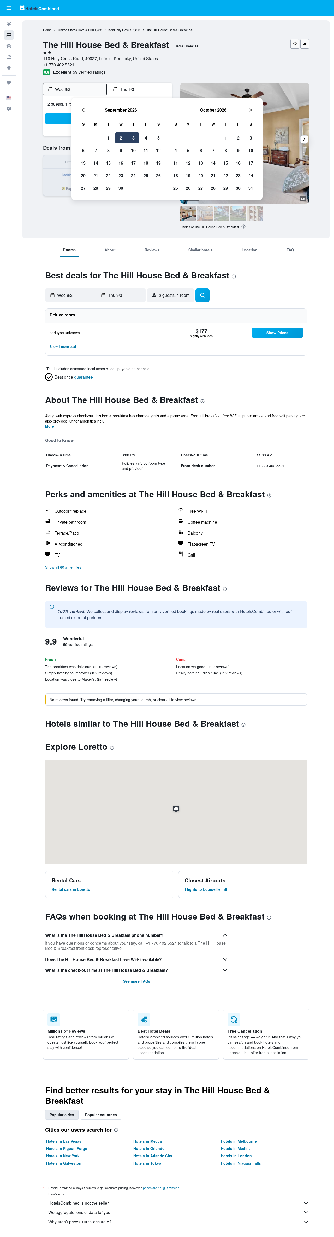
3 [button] (133, 138)
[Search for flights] (9, 24)
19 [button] (158, 163)
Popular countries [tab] (101, 1114)
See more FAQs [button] (136, 981)
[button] (9, 8)
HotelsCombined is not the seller (78, 1203)
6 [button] (83, 150)
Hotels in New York (63, 1155)
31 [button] (250, 188)
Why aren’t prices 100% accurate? (79, 1222)
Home (47, 29)
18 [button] (146, 163)
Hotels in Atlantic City (152, 1155)
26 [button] (158, 175)
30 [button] (120, 188)
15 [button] (108, 163)
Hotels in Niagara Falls (241, 1163)
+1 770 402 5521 (58, 65)
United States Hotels (72, 29)
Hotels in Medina (236, 1148)
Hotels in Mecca (147, 1141)
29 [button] (108, 188)
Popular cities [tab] (62, 1114)
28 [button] (95, 188)
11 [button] (146, 150)
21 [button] (95, 175)
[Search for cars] (9, 46)
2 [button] (121, 138)
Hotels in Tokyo (147, 1163)
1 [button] (108, 138)
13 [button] (83, 163)
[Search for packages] (9, 57)
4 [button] (146, 138)
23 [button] (120, 175)
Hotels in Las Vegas (63, 1141)
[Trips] (9, 83)
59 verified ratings (89, 72)
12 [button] (158, 150)
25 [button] (146, 175)
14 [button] (95, 163)
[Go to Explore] (9, 68)
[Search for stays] (9, 35)
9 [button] (121, 150)
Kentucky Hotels (119, 29)
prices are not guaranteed (161, 1188)
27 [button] (83, 188)
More (49, 426)
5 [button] (158, 138)
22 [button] (108, 175)
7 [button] (96, 150)
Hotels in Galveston (63, 1163)
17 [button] (133, 163)
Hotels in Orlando (149, 1148)
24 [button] (133, 175)
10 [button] (133, 150)
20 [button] (83, 175)
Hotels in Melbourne (239, 1141)
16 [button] (120, 163)
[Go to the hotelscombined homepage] (39, 7)
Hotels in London (236, 1155)
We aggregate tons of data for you (79, 1212)
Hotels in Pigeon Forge (66, 1148)
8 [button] (108, 150)
